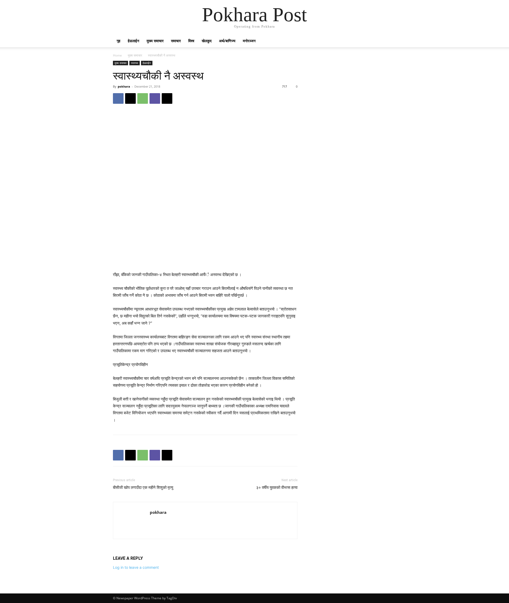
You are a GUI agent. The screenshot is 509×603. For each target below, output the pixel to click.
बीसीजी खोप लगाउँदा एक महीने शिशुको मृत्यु (143, 487)
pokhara (124, 86)
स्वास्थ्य (134, 63)
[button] (389, 41)
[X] (130, 98)
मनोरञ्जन (249, 40)
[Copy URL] (167, 98)
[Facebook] (118, 98)
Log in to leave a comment (136, 567)
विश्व (191, 40)
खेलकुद (207, 40)
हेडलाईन (133, 40)
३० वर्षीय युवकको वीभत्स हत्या (276, 487)
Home (117, 55)
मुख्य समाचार (155, 40)
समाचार (176, 40)
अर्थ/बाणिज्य (227, 40)
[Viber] (155, 98)
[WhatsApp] (142, 98)
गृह (118, 40)
